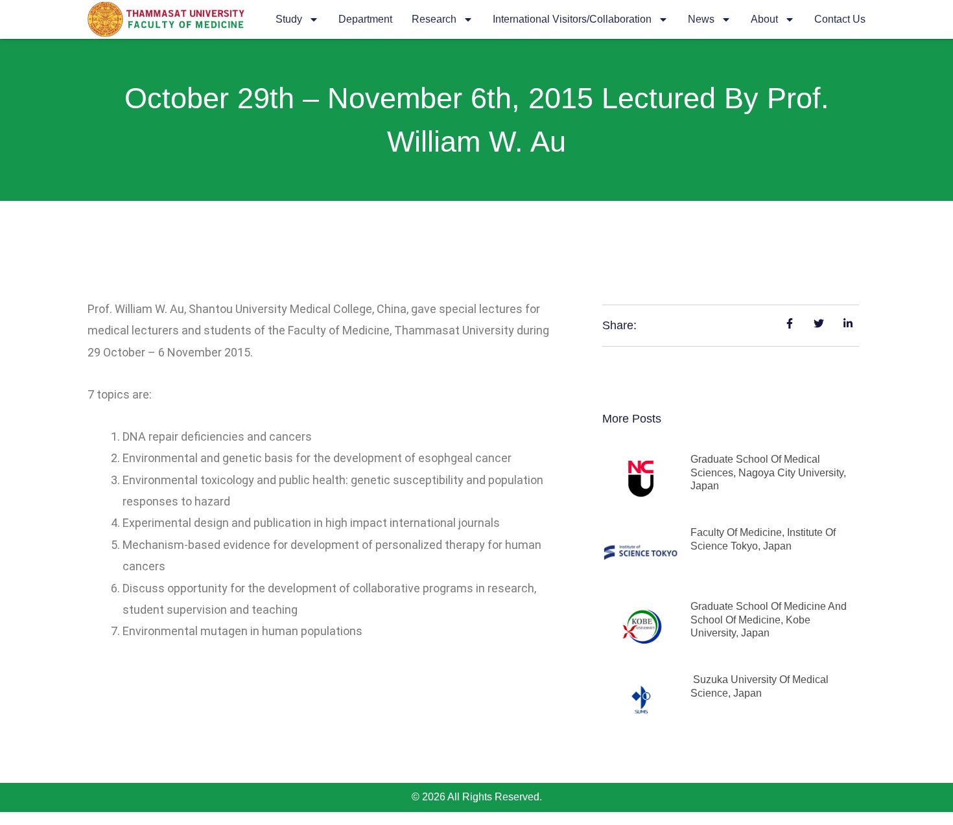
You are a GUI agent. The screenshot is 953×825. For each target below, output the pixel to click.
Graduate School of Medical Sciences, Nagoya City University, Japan (768, 473)
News (701, 19)
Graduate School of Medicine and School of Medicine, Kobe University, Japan (768, 620)
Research (434, 19)
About (764, 19)
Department (365, 19)
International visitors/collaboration (572, 19)
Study (289, 19)
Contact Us (839, 19)
